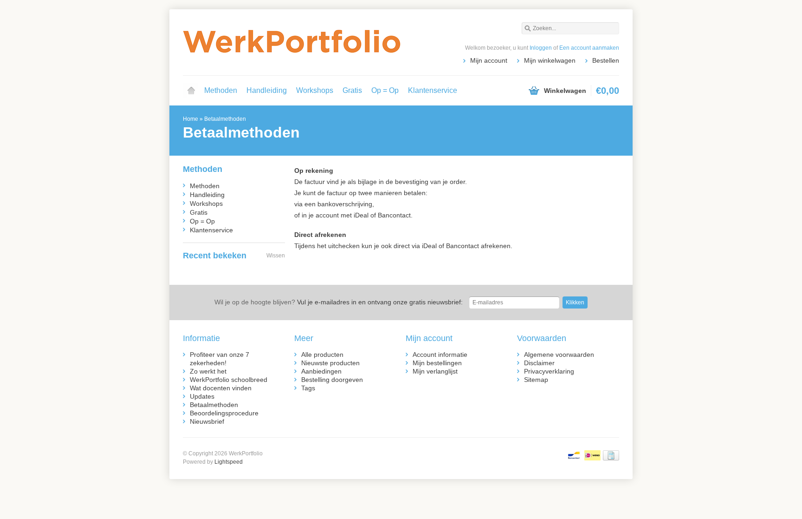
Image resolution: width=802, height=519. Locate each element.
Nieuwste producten (330, 363)
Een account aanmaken (589, 48)
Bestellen (605, 60)
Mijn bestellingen (437, 363)
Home (191, 90)
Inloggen (541, 48)
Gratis (352, 90)
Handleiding (266, 90)
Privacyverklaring (549, 371)
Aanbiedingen (321, 371)
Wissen (275, 255)
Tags (308, 388)
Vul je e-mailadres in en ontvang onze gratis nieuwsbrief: (338, 302)
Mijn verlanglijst (435, 371)
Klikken (575, 302)
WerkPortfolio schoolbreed (228, 379)
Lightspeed (228, 462)
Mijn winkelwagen (550, 60)
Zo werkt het (208, 371)
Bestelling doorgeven (332, 379)
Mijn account (488, 60)
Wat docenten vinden (221, 388)
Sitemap (536, 379)
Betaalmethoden (225, 119)
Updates (202, 396)
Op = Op (385, 90)
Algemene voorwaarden (559, 354)
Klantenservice (432, 90)
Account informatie (440, 354)
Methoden (220, 90)
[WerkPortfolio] (292, 41)
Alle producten (322, 354)
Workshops (314, 90)
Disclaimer (539, 363)
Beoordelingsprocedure (224, 413)
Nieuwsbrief (207, 421)
